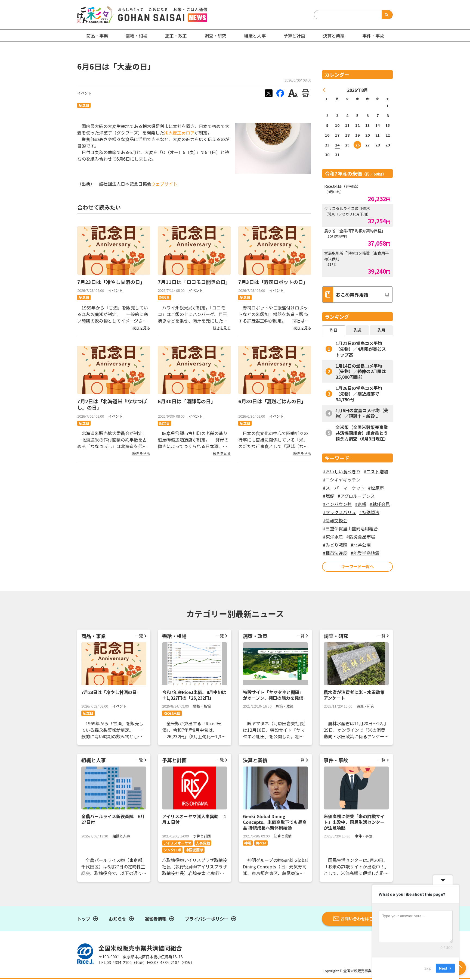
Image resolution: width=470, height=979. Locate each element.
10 (337, 125)
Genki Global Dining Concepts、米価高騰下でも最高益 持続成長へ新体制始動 (275, 822)
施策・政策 (176, 35)
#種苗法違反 (335, 553)
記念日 (84, 105)
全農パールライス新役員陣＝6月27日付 (113, 819)
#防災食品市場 (360, 536)
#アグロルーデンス (356, 496)
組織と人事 (255, 35)
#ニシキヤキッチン (341, 479)
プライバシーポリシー (206, 918)
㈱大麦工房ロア (179, 132)
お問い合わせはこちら (361, 918)
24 (337, 145)
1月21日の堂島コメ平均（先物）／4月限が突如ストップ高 (361, 349)
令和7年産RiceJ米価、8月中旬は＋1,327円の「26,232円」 (194, 695)
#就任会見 (380, 504)
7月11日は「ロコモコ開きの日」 (194, 281)
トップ (83, 918)
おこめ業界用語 (352, 294)
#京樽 (360, 504)
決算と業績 (334, 35)
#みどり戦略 (335, 545)
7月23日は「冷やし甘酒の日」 (111, 281)
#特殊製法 (369, 512)
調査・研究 (215, 35)
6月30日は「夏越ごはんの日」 (272, 401)
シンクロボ (172, 849)
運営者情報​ (155, 918)
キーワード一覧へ (357, 566)
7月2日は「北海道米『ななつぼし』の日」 (112, 404)
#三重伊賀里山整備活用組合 (350, 528)
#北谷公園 (361, 545)
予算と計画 (294, 35)
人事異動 (203, 843)
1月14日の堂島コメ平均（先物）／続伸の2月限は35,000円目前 (361, 371)
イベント (84, 93)
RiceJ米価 (171, 713)
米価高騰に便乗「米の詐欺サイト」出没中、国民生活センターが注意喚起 (354, 822)
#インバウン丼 (337, 504)
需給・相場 (136, 35)
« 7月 (324, 90)
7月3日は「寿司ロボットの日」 (273, 281)
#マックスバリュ (339, 512)
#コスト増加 (376, 471)
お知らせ (117, 918)
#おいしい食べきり (341, 471)
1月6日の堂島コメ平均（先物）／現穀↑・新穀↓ (362, 413)
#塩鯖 (328, 496)
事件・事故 (363, 836)
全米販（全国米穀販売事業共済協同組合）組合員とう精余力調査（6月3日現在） (362, 433)
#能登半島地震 (365, 553)
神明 (247, 843)
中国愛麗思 (194, 849)
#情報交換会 (335, 520)
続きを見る (141, 327)
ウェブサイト (164, 183)
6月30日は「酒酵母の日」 (187, 401)
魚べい (261, 843)
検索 (386, 14)
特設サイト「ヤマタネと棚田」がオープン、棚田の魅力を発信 (273, 695)
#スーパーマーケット (344, 487)
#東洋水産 (333, 536)
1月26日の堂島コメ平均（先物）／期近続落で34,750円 (359, 394)
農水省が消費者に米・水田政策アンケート (354, 695)
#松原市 (376, 487)
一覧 (139, 636)
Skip (427, 968)
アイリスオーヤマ (177, 843)
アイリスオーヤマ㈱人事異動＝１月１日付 (194, 819)
